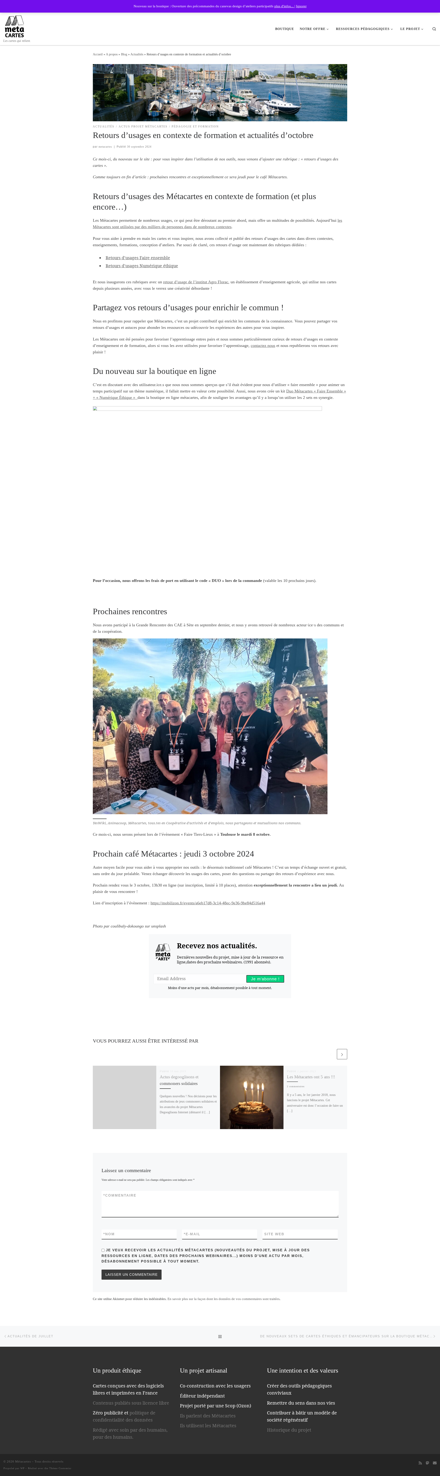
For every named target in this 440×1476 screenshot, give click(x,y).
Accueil (98, 54)
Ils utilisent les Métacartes (208, 1425)
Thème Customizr (60, 1468)
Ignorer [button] (301, 6)
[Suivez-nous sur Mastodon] (427, 1463)
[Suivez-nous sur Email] (435, 1463)
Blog (124, 54)
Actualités (136, 54)
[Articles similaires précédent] (331, 1054)
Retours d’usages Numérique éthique (142, 265)
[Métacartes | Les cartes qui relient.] (14, 25)
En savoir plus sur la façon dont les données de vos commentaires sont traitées (224, 1299)
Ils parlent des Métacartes (208, 1416)
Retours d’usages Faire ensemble (138, 257)
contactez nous (263, 345)
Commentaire (119, 1195)
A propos (112, 54)
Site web (274, 1234)
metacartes (105, 146)
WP (22, 1468)
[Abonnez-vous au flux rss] (420, 1463)
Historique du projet (289, 1430)
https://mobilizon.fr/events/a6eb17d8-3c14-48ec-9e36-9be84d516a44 (208, 903)
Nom (109, 1234)
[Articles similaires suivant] (342, 1054)
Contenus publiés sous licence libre (131, 1403)
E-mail (192, 1234)
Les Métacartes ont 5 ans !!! (311, 1076)
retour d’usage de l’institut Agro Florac (195, 282)
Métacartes (23, 1461)
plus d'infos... (284, 6)
